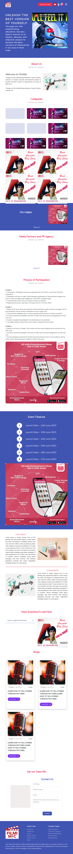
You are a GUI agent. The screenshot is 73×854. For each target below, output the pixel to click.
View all (36, 227)
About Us (30, 829)
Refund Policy (52, 838)
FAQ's (29, 840)
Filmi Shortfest (53, 829)
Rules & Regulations (55, 833)
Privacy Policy (31, 836)
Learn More (13, 699)
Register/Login (45, 4)
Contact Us (30, 831)
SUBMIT (47, 813)
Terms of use (31, 838)
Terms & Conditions (54, 831)
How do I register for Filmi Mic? (17, 620)
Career (29, 833)
